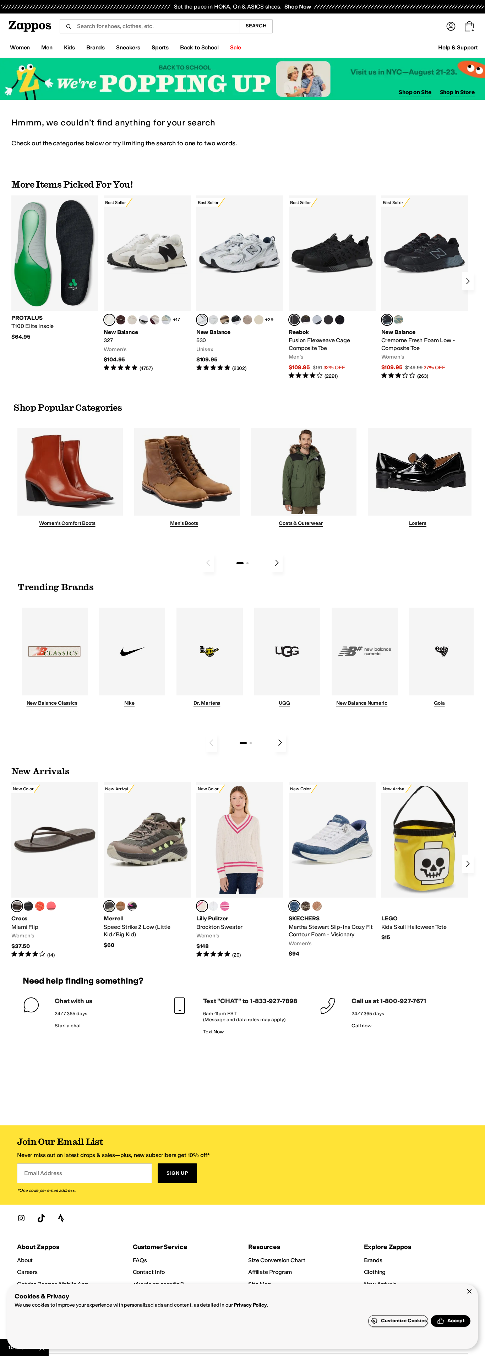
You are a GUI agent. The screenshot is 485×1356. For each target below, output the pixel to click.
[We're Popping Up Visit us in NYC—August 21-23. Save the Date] (242, 79)
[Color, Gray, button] (317, 319)
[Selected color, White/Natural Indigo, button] (202, 319)
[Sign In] (450, 26)
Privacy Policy (250, 1305)
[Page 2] (247, 563)
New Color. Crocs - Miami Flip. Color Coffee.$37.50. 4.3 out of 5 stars (54, 870)
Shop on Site (415, 92)
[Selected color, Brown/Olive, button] (109, 906)
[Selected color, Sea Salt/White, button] (109, 319)
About (25, 1260)
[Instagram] (21, 1218)
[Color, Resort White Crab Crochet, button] (213, 906)
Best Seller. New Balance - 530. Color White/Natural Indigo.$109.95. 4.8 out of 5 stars (239, 283)
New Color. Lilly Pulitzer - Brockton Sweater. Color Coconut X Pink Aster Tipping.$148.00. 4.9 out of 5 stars (239, 870)
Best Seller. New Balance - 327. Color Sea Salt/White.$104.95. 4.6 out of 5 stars (147, 283)
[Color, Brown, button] (305, 319)
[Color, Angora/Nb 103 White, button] (166, 319)
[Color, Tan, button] (317, 906)
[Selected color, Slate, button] (294, 906)
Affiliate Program (270, 1272)
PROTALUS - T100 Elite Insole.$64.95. (54, 268)
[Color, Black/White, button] (339, 319)
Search (256, 26)
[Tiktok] (41, 1218)
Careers (27, 1272)
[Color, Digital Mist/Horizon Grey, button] (143, 319)
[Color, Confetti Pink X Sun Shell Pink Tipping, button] (224, 906)
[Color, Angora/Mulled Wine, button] (154, 319)
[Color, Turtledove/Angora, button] (259, 319)
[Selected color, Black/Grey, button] (294, 319)
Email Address (43, 1173)
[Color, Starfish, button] (39, 906)
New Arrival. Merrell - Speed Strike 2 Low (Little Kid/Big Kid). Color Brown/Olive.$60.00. (147, 865)
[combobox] (150, 26)
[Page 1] (240, 563)
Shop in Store (457, 92)
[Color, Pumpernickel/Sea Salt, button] (120, 319)
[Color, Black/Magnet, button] (236, 319)
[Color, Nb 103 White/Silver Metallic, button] (213, 319)
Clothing (375, 1272)
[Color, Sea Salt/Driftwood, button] (247, 319)
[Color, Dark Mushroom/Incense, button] (224, 319)
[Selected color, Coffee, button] (17, 906)
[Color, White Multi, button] (132, 906)
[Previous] (208, 563)
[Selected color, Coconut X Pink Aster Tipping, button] (202, 906)
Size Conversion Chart (276, 1260)
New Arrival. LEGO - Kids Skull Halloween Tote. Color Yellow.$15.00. (424, 861)
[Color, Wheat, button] (120, 906)
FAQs (140, 1260)
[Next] (468, 281)
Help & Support (458, 47)
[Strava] (61, 1218)
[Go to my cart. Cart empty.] (469, 26)
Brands (373, 1260)
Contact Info (149, 1272)
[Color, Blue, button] (328, 319)
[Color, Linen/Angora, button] (132, 319)
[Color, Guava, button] (51, 906)
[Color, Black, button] (28, 906)
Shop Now (297, 6)
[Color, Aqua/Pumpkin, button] (398, 319)
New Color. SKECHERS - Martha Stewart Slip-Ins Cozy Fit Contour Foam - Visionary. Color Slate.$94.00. (332, 869)
